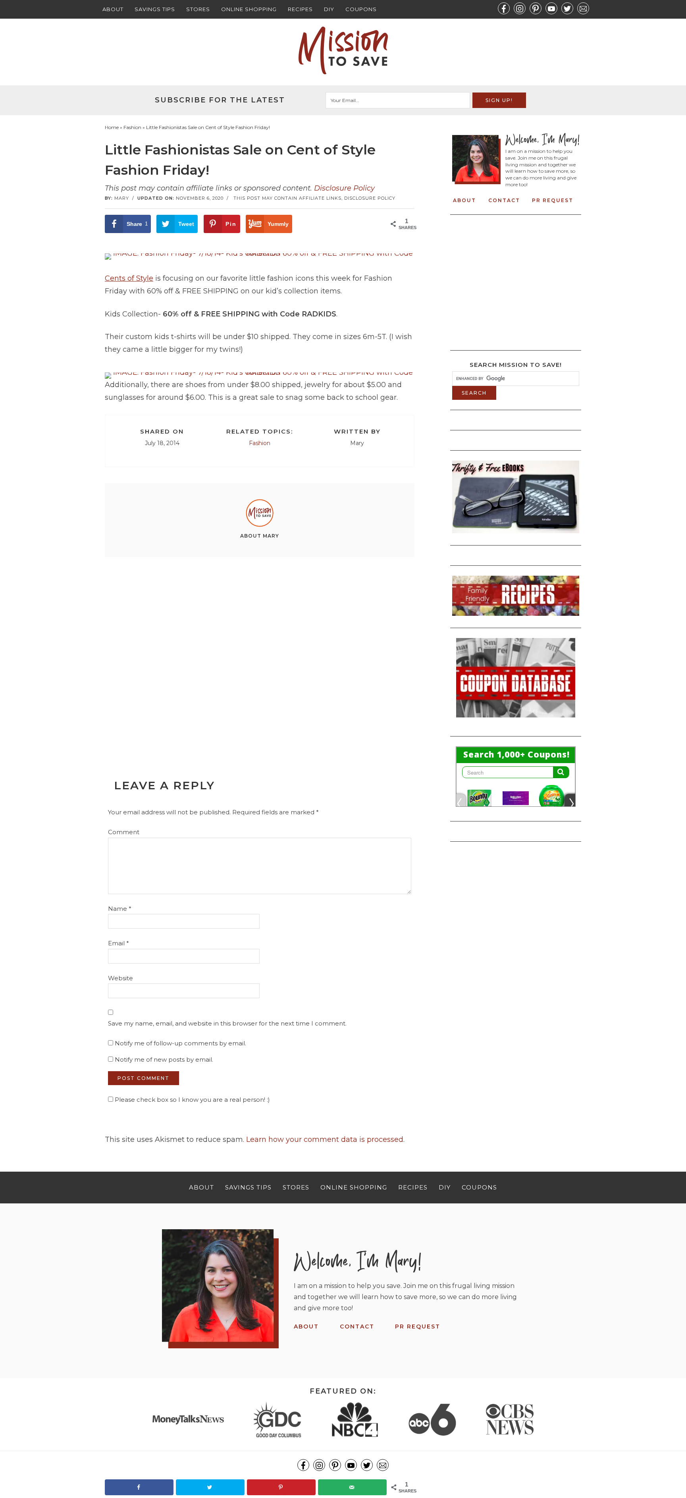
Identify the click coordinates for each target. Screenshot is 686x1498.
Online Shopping (249, 9)
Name (119, 908)
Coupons (361, 9)
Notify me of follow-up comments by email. (180, 1043)
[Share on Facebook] (139, 1487)
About (112, 9)
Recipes (300, 9)
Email (118, 943)
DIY (329, 9)
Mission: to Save (343, 50)
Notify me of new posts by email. (164, 1059)
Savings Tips (155, 9)
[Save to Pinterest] (281, 1487)
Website (120, 978)
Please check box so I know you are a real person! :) (191, 1099)
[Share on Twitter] (210, 1487)
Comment (123, 832)
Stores (198, 9)
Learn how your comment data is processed (324, 1139)
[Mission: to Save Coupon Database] (515, 719)
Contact (504, 200)
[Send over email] (352, 1487)
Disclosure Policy (344, 188)
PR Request (552, 200)
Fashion (259, 443)
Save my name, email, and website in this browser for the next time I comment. (227, 1023)
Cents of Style (129, 278)
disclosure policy (369, 198)
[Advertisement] (259, 650)
